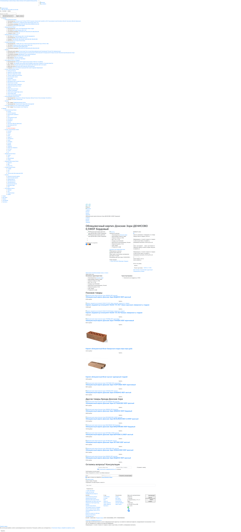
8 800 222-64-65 (14, 9)
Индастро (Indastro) (12, 147)
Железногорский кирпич (14, 176)
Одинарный (21, 54)
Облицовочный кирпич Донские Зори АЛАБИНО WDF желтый (108, 392)
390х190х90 (15, 39)
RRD (21, 37)
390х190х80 (21, 39)
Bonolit (64, 21)
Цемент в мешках (12, 79)
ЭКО (48, 43)
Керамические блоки (10, 27)
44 (17, 33)
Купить (136, 265)
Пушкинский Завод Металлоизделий (25, 104)
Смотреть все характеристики (117, 249)
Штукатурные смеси (13, 76)
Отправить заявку (141, 467)
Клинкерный (44, 51)
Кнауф (17, 98)
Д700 (26, 46)
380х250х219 (35, 31)
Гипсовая (13, 99)
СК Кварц (10, 141)
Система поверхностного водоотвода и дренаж (17, 105)
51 (16, 33)
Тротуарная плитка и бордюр (12, 60)
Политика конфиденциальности (94, 520)
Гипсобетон (48, 98)
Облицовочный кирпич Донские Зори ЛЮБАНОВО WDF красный (109, 450)
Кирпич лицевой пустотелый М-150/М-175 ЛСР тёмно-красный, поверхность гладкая (117, 305)
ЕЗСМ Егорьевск (30, 21)
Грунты (9, 87)
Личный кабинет (119, 502)
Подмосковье (25, 61)
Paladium (10, 146)
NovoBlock (10, 119)
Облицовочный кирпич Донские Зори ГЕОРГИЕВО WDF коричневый (111, 385)
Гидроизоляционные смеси (14, 85)
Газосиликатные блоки (10, 19)
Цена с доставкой (144, 250)
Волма (23, 98)
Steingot (18, 61)
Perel (9, 135)
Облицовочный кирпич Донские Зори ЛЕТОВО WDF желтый (108, 442)
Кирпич (7, 49)
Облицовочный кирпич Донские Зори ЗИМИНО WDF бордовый (109, 411)
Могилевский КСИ (34, 43)
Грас (41, 43)
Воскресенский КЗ (23, 52)
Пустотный (28, 51)
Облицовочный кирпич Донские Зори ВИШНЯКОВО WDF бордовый (110, 427)
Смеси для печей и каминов (15, 84)
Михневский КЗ (40, 52)
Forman (36, 98)
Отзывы (27, 0)
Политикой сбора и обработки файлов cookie (63, 527)
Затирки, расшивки (12, 90)
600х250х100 (36, 24)
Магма (32, 98)
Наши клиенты (9, 0)
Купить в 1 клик (147, 267)
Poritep (24, 21)
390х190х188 (28, 39)
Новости (22, 0)
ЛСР (20, 28)
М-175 (21, 55)
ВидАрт (9, 144)
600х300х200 (29, 24)
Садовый (34, 67)
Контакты (106, 505)
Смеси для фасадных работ (14, 95)
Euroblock (60, 21)
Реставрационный (56, 51)
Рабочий (16, 57)
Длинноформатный (36, 51)
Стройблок (40, 61)
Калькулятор (34, 0)
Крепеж (7, 101)
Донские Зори (70, 52)
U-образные (22, 22)
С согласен (110, 469)
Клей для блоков (12, 70)
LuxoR (9, 150)
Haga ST (10, 137)
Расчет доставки (138, 267)
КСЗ (47, 21)
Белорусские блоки (90, 514)
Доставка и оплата (103, 272)
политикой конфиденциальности (108, 469)
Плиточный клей (12, 93)
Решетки (26, 107)
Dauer (9, 140)
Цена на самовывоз (144, 238)
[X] (90, 244)
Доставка (117, 498)
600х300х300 (22, 24)
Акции (117, 496)
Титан (9, 134)
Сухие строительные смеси (12, 69)
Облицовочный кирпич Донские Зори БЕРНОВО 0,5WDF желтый (109, 434)
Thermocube (27, 43)
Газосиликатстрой (53, 21)
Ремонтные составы (13, 82)
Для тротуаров (42, 64)
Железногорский (63, 52)
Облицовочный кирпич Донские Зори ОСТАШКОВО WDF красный (110, 403)
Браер (31, 61)
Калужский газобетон (40, 21)
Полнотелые (22, 40)
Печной (49, 51)
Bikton (9, 126)
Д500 (20, 25)
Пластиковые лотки (18, 107)
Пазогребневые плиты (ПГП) (12, 96)
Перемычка (16, 22)
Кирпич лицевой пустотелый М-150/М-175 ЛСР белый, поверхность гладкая (114, 313)
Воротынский (55, 52)
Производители (90, 516)
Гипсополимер (41, 98)
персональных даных (107, 477)
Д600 (23, 25)
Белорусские (19, 21)
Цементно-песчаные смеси (14, 72)
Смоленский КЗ (32, 52)
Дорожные (15, 67)
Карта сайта (118, 504)
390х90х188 (34, 39)
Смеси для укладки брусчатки (15, 92)
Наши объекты (16, 0)
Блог (30, 0)
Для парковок (24, 66)
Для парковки (35, 64)
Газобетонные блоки (10, 42)
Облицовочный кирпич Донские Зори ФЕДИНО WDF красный (108, 297)
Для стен (36, 22)
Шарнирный (40, 67)
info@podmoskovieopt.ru (92, 493)
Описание (96, 272)
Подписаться (89, 488)
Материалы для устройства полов (16, 81)
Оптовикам (118, 499)
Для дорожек (22, 64)
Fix (8, 152)
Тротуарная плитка (18, 63)
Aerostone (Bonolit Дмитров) (74, 21)
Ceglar (32, 28)
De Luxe (9, 149)
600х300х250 (21, 48)
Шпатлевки (10, 78)
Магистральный (22, 67)
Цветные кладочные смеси (14, 73)
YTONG (17, 43)
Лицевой (21, 57)
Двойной (33, 54)
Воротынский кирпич (13, 177)
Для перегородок (29, 22)
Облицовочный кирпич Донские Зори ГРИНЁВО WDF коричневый (110, 320)
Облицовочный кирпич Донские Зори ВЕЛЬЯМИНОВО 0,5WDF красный (112, 419)
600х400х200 (29, 48)
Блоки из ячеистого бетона (92, 513)
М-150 (18, 55)
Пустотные (16, 40)
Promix (9, 132)
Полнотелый (22, 51)
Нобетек (35, 61)
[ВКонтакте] (86, 244)
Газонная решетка (48, 63)
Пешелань (28, 98)
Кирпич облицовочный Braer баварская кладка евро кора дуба (109, 349)
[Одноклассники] (88, 244)
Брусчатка (25, 63)
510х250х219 (22, 31)
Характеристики (90, 272)
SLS (23, 43)
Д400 (17, 25)
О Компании (3, 0)
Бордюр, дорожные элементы (36, 63)
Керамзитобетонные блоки (11, 34)
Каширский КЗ (47, 52)
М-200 (24, 55)
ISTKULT (44, 43)
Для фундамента (31, 36)
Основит (10, 131)
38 (19, 33)
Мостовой (29, 67)
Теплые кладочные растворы (15, 75)
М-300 (28, 55)
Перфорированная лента (19, 102)
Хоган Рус (24, 37)
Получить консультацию (125, 475)
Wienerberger (24, 28)
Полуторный (28, 54)
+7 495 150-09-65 (4, 9)
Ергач (20, 98)
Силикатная (19, 99)
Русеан (9, 143)
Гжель (17, 28)
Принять (3, 530)
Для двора (28, 64)
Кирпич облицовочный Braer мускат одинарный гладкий (106, 377)
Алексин (18, 37)
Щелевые (23, 58)
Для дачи (16, 64)
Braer (29, 28)
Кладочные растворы (13, 88)
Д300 (14, 25)
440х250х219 (28, 31)
